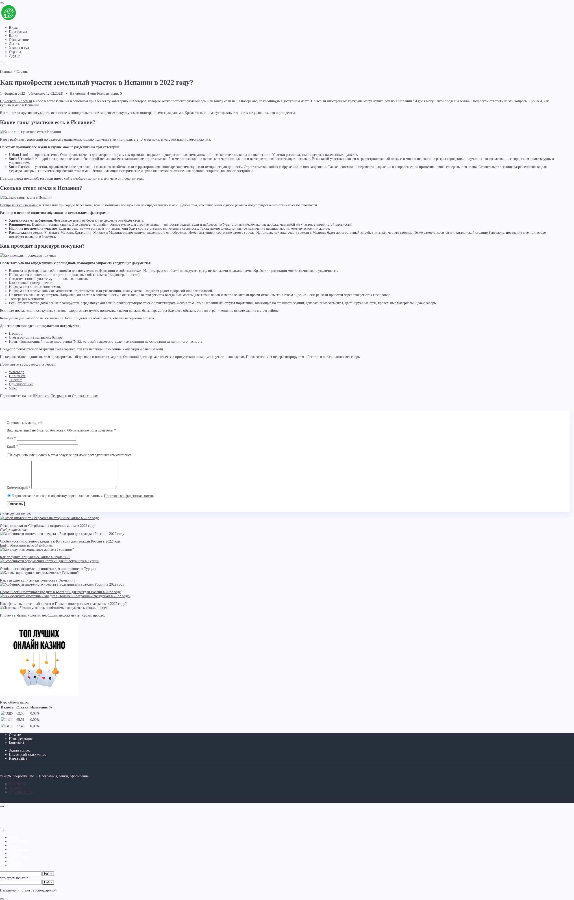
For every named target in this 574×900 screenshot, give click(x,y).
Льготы (14, 853)
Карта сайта (18, 758)
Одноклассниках (85, 396)
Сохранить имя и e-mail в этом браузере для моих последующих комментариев (71, 455)
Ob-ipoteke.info (28, 13)
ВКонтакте (17, 376)
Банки (13, 845)
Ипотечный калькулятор (27, 754)
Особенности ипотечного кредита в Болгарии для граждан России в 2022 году (60, 541)
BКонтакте (17, 784)
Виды (13, 837)
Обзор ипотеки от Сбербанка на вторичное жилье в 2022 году (47, 525)
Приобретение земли (16, 101)
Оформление (19, 849)
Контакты (16, 743)
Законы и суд (19, 857)
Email (12, 446)
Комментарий (18, 488)
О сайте (15, 735)
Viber (13, 388)
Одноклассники (21, 384)
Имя (11, 438)
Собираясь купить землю (19, 205)
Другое (14, 865)
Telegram (15, 380)
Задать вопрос (19, 750)
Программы (18, 841)
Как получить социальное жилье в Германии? (35, 557)
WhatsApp (16, 372)
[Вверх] (2, 806)
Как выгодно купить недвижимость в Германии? (37, 580)
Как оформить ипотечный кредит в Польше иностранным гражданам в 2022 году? (63, 604)
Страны (15, 861)
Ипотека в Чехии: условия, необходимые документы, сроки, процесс (52, 615)
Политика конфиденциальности (128, 496)
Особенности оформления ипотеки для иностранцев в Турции (48, 569)
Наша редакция (21, 739)
